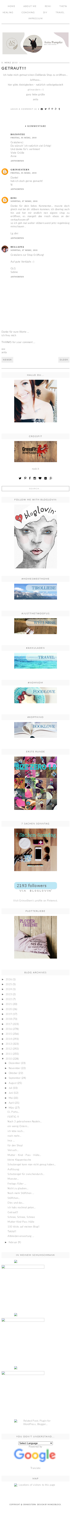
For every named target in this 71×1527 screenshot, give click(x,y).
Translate (35, 1468)
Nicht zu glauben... (18, 1188)
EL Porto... (13, 1112)
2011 (9, 1054)
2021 (9, 1004)
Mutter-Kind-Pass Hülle (21, 1222)
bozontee (18, 134)
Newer (7, 360)
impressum (35, 19)
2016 (9, 1029)
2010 (9, 1059)
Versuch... (13, 1150)
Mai (11, 1098)
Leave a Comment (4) (24, 109)
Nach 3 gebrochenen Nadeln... (25, 1121)
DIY (45, 12)
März (11, 1108)
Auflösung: (14, 1169)
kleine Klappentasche (19, 1160)
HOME (11, 6)
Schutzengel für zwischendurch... (26, 1174)
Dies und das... (16, 1203)
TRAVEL (60, 12)
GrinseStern (29, 1505)
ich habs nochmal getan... (22, 1207)
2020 (9, 1009)
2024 (9, 989)
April (11, 1103)
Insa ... (11, 1141)
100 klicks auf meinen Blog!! (23, 1227)
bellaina (17, 247)
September (15, 1078)
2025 (9, 984)
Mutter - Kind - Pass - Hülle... (24, 1155)
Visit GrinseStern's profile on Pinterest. (35, 901)
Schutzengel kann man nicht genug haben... (32, 1164)
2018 (9, 1019)
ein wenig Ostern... (18, 1126)
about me (29, 6)
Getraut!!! (13, 1212)
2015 (9, 1034)
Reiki (48, 6)
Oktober (13, 1073)
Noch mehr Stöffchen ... (21, 1193)
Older (64, 360)
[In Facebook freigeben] (49, 109)
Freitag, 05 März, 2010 (24, 138)
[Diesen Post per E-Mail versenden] (42, 109)
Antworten (17, 161)
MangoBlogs (54, 1505)
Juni (11, 1093)
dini (14, 198)
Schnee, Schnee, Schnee (21, 1217)
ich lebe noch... (16, 1131)
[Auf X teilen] (45, 109)
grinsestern (34, 90)
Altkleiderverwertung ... (21, 1236)
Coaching (28, 12)
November (14, 1068)
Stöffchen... (14, 1198)
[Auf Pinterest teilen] (52, 109)
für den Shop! (15, 1145)
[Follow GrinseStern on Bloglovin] (35, 536)
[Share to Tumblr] (59, 109)
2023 (9, 994)
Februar (13, 1242)
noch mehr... (14, 1136)
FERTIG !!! (13, 1117)
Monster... (13, 1179)
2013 (9, 1044)
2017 (9, 1024)
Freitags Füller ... (17, 1184)
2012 (9, 1049)
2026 (9, 979)
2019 (9, 1014)
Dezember (14, 1063)
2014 (9, 1039)
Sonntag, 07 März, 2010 (24, 201)
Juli (10, 1088)
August (13, 1083)
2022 (9, 999)
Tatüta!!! (12, 1231)
